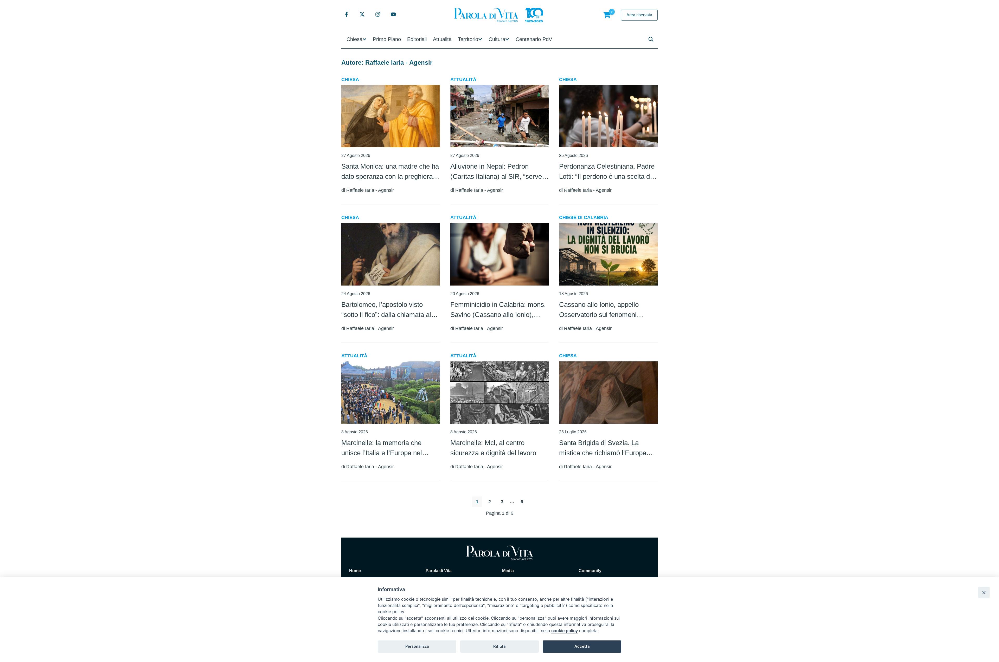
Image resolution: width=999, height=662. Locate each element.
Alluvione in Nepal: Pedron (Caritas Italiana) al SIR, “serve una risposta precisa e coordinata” (496, 172)
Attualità (442, 39)
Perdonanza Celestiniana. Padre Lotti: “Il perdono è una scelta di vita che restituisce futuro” (607, 172)
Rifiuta (499, 646)
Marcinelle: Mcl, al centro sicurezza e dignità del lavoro (493, 448)
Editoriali (417, 39)
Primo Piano (387, 39)
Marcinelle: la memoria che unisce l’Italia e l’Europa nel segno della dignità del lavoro (384, 448)
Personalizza (417, 646)
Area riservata (639, 15)
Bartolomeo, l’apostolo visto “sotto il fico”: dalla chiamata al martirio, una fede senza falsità (386, 310)
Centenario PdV (534, 39)
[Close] (984, 592)
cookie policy (564, 630)
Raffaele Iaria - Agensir (370, 190)
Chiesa (354, 39)
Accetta (582, 646)
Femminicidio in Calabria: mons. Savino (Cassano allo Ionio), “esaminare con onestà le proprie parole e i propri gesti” (499, 310)
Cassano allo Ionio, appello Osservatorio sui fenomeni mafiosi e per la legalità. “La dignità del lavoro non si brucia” (605, 310)
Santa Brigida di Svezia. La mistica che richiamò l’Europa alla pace (602, 448)
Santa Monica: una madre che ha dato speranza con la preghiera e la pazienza (390, 172)
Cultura (497, 39)
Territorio (468, 39)
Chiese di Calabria (583, 217)
